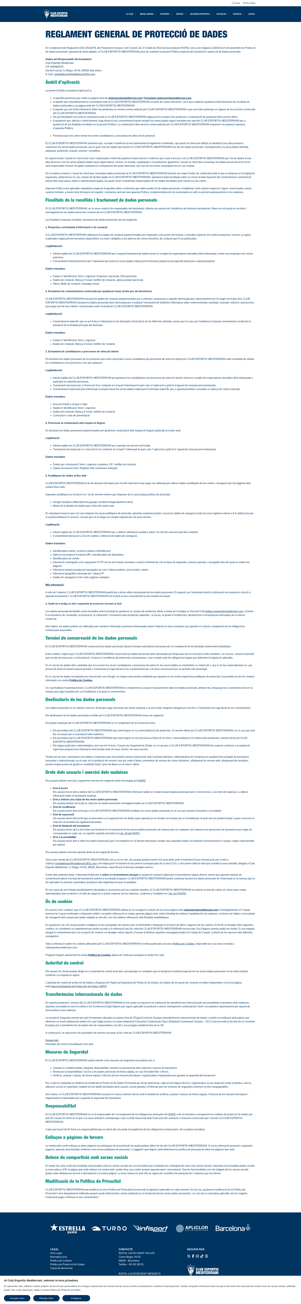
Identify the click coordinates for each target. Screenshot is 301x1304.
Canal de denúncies (61, 1268)
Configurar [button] (76, 1298)
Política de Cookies (61, 1260)
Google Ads (51, 1040)
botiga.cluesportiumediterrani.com (224, 611)
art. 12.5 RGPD (177, 893)
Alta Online (250, 3)
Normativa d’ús (58, 1257)
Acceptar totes (17, 1298)
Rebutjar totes (46, 1298)
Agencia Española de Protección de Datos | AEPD (79, 986)
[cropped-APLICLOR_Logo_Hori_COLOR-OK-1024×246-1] (191, 1228)
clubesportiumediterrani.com (125, 98)
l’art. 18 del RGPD (129, 833)
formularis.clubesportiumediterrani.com (167, 98)
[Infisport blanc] (150, 1228)
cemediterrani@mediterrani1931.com (74, 74)
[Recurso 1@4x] (233, 1228)
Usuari (236, 3)
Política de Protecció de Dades (65, 1290)
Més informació (54, 584)
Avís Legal (56, 1253)
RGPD (141, 780)
